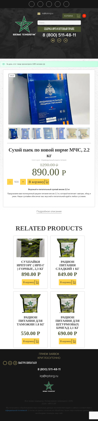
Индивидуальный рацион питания (53, 160)
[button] (59, 29)
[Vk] (5, 363)
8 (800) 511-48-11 (59, 35)
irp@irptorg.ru (47, 13)
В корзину (36, 182)
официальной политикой (16, 410)
